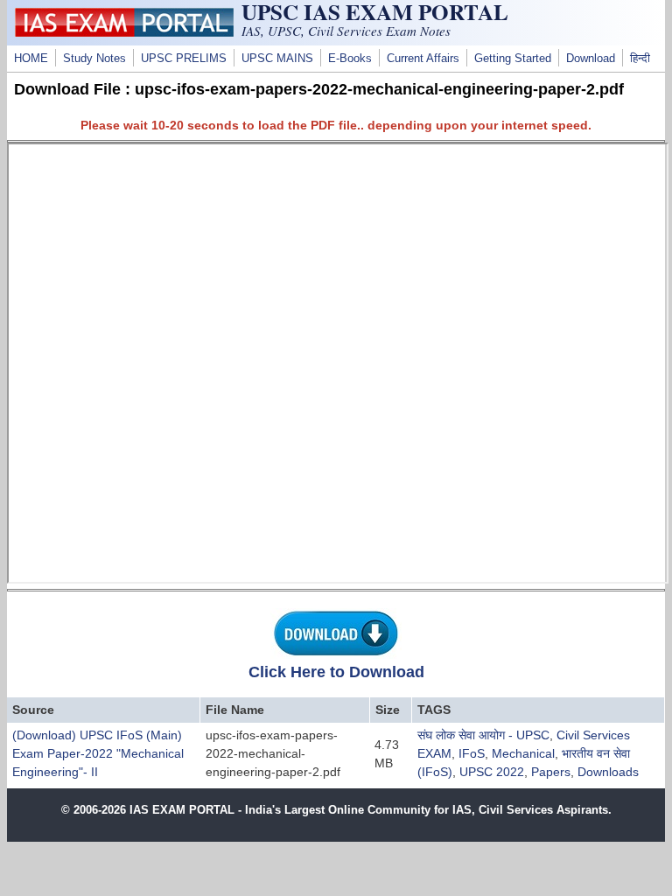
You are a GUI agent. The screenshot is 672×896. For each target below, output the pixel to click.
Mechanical (523, 753)
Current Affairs (423, 58)
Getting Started (512, 58)
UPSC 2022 (491, 772)
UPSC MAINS (277, 58)
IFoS (471, 753)
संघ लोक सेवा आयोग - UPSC (483, 735)
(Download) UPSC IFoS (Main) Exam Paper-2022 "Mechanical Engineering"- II (98, 753)
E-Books (350, 58)
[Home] (124, 32)
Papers (550, 772)
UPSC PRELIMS (184, 58)
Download (590, 58)
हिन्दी (640, 58)
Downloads (608, 772)
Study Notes (94, 58)
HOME (31, 58)
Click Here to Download (336, 672)
